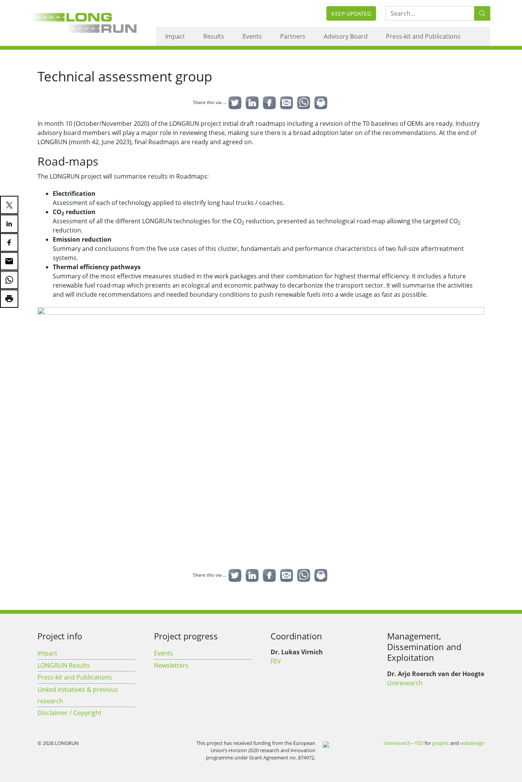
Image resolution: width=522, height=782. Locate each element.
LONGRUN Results (63, 665)
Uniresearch (405, 683)
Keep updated (351, 13)
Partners (292, 36)
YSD (419, 743)
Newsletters (171, 665)
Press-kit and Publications (423, 36)
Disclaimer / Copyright (69, 713)
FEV (276, 661)
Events (252, 36)
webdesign (472, 743)
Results (213, 36)
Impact (175, 36)
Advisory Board (346, 36)
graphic (440, 743)
